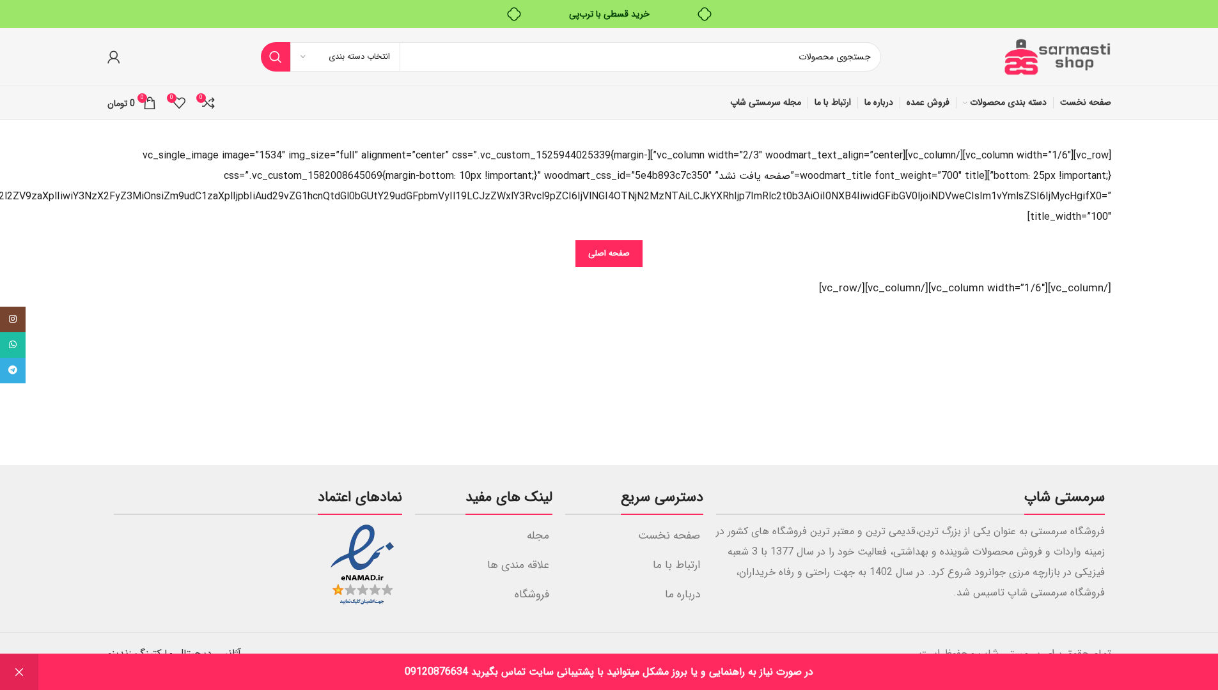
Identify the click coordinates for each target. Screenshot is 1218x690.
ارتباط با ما (676, 565)
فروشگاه (532, 594)
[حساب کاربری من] (114, 57)
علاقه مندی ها (518, 565)
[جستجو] (275, 57)
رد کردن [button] (19, 672)
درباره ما (682, 594)
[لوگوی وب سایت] (1057, 56)
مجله (538, 535)
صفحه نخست (669, 535)
